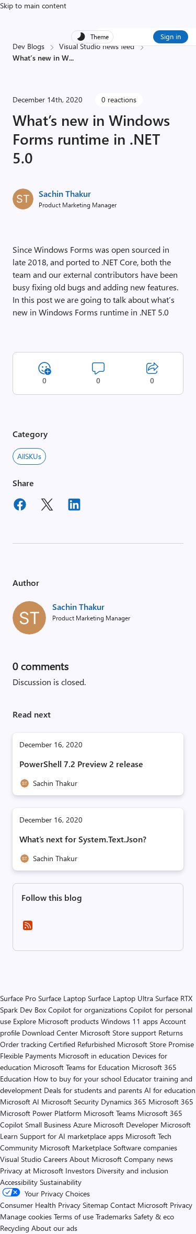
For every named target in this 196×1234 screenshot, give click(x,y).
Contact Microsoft (139, 1205)
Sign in (170, 36)
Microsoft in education (94, 1056)
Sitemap (95, 1205)
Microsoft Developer (126, 1125)
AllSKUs (29, 456)
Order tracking (23, 1044)
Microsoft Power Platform (41, 1113)
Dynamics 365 (123, 1102)
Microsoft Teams (109, 1113)
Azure (82, 1125)
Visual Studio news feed (96, 46)
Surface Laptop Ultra (120, 998)
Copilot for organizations (87, 1010)
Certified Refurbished (82, 1044)
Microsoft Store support (118, 1033)
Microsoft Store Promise (155, 1044)
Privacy (181, 1205)
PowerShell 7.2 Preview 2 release (81, 763)
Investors (80, 1171)
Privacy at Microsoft (31, 1171)
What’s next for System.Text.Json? (82, 838)
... (71, 58)
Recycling (14, 1228)
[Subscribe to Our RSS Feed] (27, 929)
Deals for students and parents (93, 1090)
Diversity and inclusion (132, 1171)
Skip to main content (33, 5)
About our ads (54, 1228)
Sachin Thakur (65, 193)
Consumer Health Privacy (40, 1205)
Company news (148, 1159)
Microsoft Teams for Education (81, 1067)
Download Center (50, 1033)
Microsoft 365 (170, 1102)
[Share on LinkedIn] (74, 506)
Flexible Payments (28, 1056)
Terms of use (74, 1216)
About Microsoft (96, 1159)
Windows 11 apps (129, 1021)
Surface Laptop (62, 998)
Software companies (145, 1148)
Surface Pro (18, 998)
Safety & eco (154, 1216)
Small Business (48, 1125)
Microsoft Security (70, 1102)
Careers (55, 1159)
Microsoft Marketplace (75, 1148)
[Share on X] (47, 506)
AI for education (169, 1090)
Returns (170, 1033)
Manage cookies (26, 1216)
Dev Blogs (28, 46)
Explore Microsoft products (56, 1021)
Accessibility (19, 1182)
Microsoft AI (19, 1102)
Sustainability (61, 1182)
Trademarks (114, 1216)
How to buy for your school (77, 1079)
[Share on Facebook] (20, 506)
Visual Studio (20, 1159)
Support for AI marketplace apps (71, 1136)
